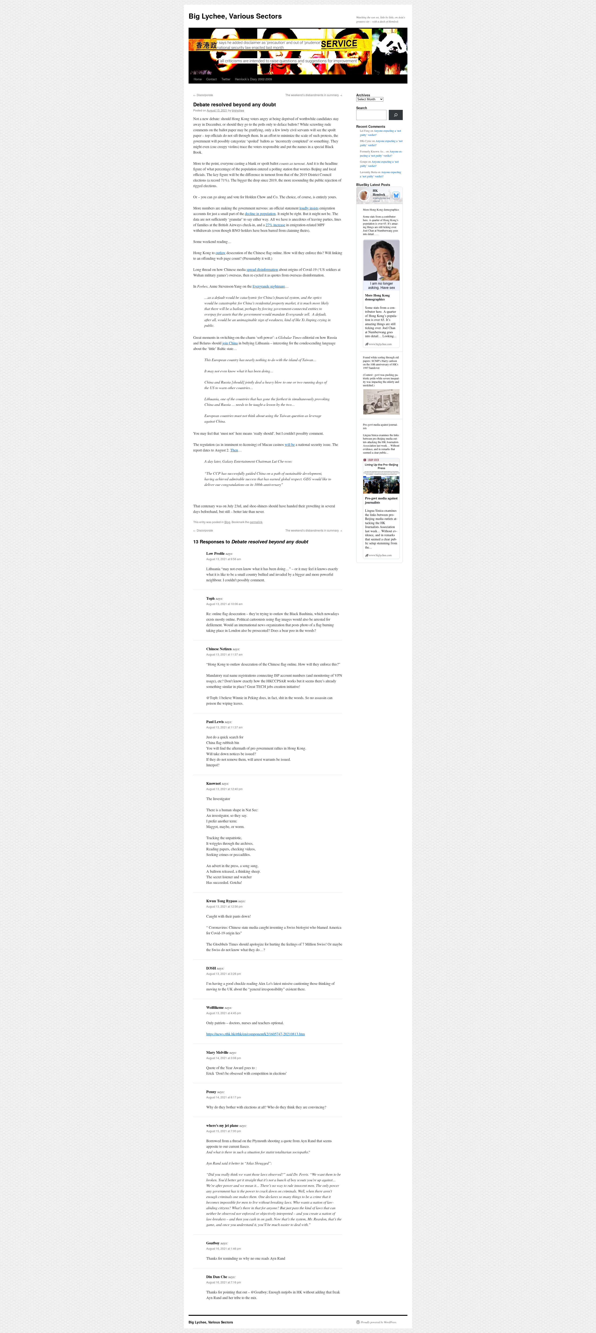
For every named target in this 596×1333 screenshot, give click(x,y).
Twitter (225, 79)
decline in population (260, 213)
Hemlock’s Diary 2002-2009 (253, 79)
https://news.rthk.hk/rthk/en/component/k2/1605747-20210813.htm (255, 1033)
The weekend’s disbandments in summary (313, 95)
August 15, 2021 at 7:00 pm (223, 1131)
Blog (227, 522)
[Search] (396, 115)
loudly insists (308, 207)
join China (230, 342)
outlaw (221, 252)
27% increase (275, 224)
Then (234, 450)
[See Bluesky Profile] (396, 195)
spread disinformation (262, 269)
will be (290, 444)
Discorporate (203, 95)
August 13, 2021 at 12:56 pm (224, 906)
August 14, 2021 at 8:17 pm (223, 1097)
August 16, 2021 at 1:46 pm (223, 1248)
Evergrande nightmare (269, 286)
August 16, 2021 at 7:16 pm (223, 1282)
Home (198, 79)
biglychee (238, 110)
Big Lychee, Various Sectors (235, 16)
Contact (211, 79)
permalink (256, 522)
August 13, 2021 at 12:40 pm (224, 789)
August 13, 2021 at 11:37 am (224, 654)
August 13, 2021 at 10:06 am (224, 604)
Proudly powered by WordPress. (379, 1322)
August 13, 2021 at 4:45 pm (223, 1013)
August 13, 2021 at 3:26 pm (223, 974)
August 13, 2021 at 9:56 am (223, 559)
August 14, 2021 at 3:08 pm (223, 1058)
